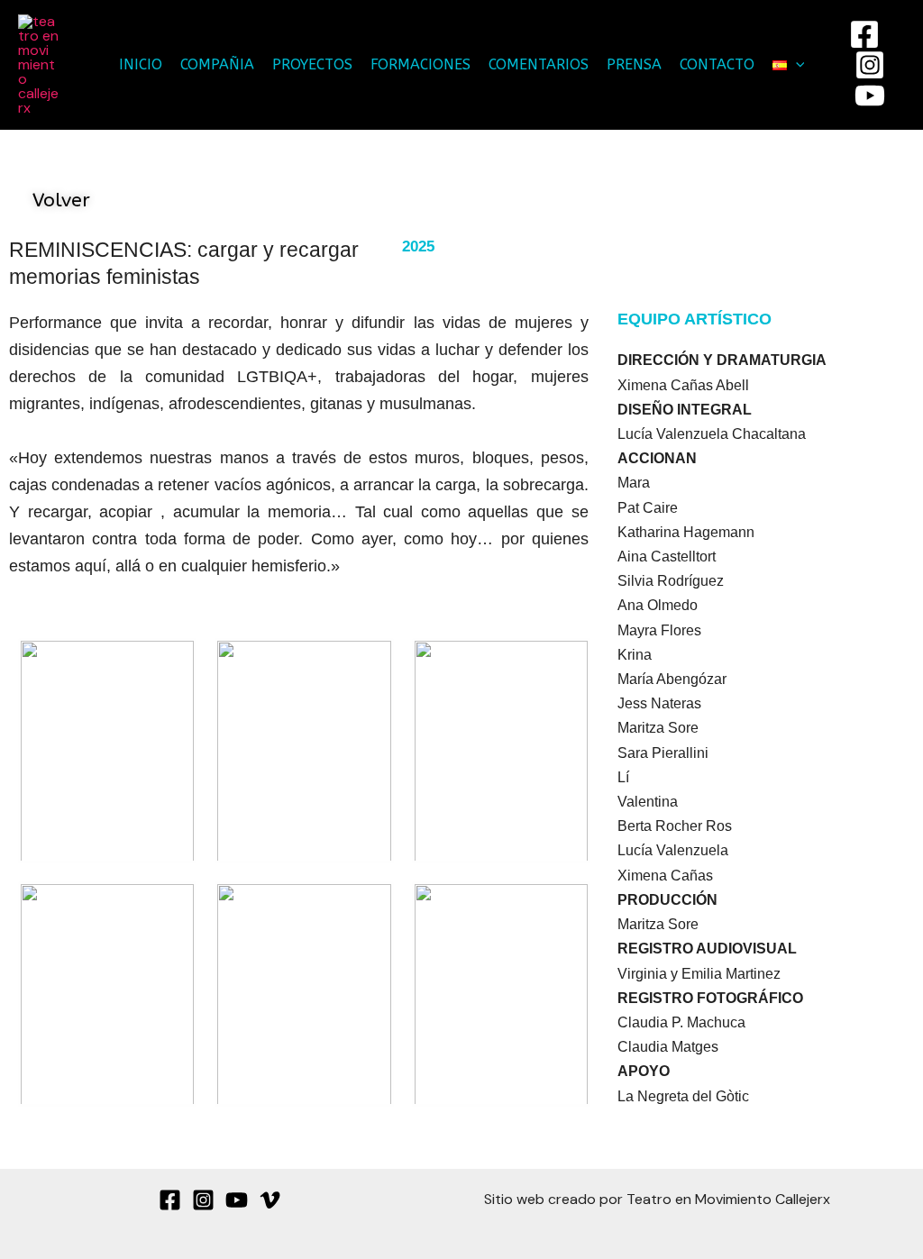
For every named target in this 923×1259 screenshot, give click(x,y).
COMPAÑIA (217, 64)
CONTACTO (717, 64)
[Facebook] (864, 34)
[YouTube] (869, 95)
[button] (796, 64)
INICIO (140, 64)
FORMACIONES (420, 64)
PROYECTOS (312, 64)
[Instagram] (869, 65)
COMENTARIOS (539, 64)
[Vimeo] (270, 1200)
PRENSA (634, 64)
